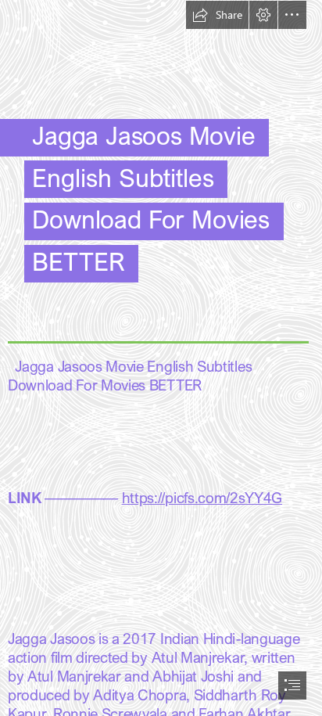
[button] (217, 15)
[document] (161, 358)
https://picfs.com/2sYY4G (202, 497)
